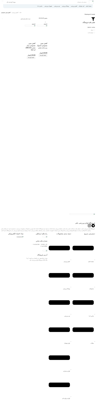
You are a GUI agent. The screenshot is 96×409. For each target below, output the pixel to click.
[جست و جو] (50, 2)
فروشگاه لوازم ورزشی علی (85, 223)
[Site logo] (91, 2)
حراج (92, 30)
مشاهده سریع (42, 37)
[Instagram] (89, 225)
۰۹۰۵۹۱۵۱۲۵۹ (35, 244)
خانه (20, 12)
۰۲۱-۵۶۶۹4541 (43, 246)
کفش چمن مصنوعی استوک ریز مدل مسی (42, 45)
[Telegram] (93, 225)
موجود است (90, 32)
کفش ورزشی (15, 12)
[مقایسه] (45, 37)
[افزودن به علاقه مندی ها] (45, 40)
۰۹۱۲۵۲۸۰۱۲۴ (43, 244)
